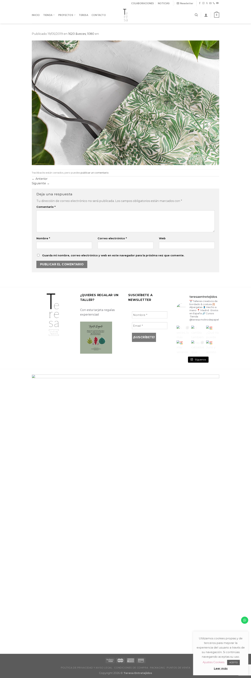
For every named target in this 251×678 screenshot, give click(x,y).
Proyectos (65, 15)
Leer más (221, 668)
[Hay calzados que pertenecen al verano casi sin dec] (197, 346)
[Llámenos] (214, 3)
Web (162, 238)
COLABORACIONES (142, 3)
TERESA (83, 15)
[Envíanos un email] (210, 3)
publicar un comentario (95, 172)
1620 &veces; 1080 (81, 34)
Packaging (157, 667)
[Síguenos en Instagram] (203, 3)
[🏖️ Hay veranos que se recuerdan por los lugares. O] (183, 346)
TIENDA (48, 15)
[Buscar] (196, 15)
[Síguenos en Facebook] (200, 3)
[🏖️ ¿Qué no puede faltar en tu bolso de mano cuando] (212, 332)
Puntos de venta (178, 667)
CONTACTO (99, 15)
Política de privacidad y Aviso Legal (86, 667)
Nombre (43, 238)
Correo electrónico (112, 238)
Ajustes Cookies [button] (213, 662)
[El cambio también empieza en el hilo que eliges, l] (197, 332)
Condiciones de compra (131, 667)
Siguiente (41, 183)
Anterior (40, 178)
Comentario (45, 207)
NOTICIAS (164, 3)
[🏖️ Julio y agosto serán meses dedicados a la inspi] (212, 346)
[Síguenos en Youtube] (217, 3)
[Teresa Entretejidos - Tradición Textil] (125, 15)
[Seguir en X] (207, 3)
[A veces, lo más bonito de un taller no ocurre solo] (183, 332)
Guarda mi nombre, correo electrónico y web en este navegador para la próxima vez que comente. (113, 255)
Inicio (36, 15)
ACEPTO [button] (233, 662)
